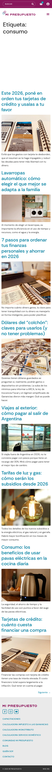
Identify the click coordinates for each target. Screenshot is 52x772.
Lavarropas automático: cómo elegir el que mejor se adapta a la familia (23, 181)
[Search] (33, 4)
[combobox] (17, 4)
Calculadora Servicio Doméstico (22, 735)
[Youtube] (16, 711)
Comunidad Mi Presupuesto (18, 740)
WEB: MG (46, 769)
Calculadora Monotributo (18, 729)
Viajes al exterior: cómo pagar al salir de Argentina (24, 413)
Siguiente (44, 692)
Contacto (8, 756)
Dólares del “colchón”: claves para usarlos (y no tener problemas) (24, 328)
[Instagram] (10, 711)
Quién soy (8, 751)
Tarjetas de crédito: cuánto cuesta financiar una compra (23, 624)
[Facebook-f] (5, 711)
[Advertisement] (26, 63)
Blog (5, 746)
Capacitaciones (11, 719)
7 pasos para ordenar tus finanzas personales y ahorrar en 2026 (24, 248)
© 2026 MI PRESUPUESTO (12, 769)
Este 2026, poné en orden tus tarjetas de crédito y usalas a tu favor (23, 101)
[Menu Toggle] (48, 14)
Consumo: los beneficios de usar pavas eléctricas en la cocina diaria (24, 555)
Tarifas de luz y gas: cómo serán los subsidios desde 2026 (24, 478)
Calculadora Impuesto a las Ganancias (25, 724)
